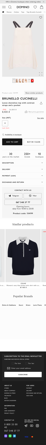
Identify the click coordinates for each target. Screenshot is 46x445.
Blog (6, 398)
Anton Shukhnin (10, 400)
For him (18, 363)
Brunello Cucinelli (19, 98)
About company (9, 390)
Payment (29, 388)
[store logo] (23, 7)
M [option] (5, 123)
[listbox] (4, 123)
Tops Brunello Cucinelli (34, 12)
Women (9, 12)
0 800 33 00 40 (11, 426)
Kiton (28, 305)
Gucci (21, 305)
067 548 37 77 (23, 202)
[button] (4, 45)
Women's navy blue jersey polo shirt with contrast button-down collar (23, 285)
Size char (29, 395)
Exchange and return (34, 393)
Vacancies (7, 395)
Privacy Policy (9, 413)
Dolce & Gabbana (9, 305)
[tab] (23, 163)
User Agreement (9, 410)
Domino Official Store (4, 12)
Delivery (29, 390)
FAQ (5, 408)
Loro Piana (37, 305)
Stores (6, 388)
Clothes (16, 12)
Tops (22, 12)
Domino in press (9, 393)
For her (31, 363)
